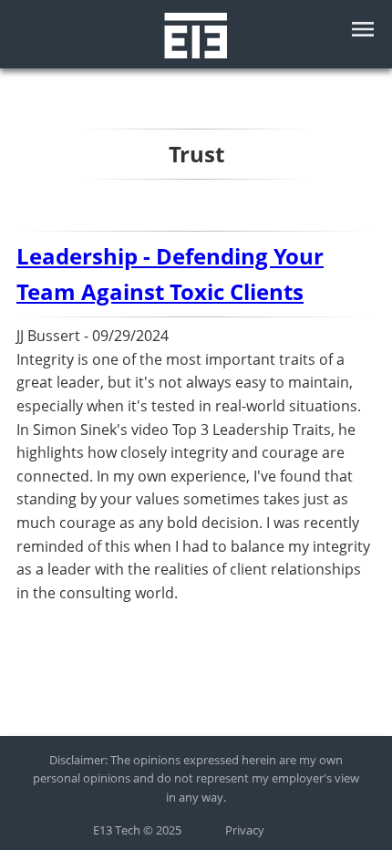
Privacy (244, 830)
